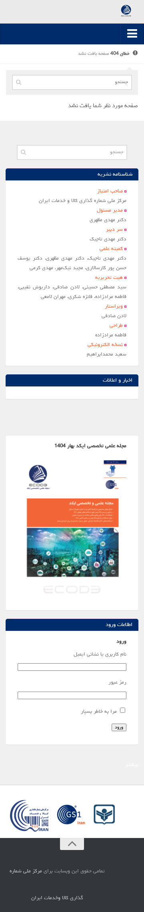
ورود (119, 727)
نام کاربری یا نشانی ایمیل (100, 655)
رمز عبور (117, 683)
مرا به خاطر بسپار (99, 712)
